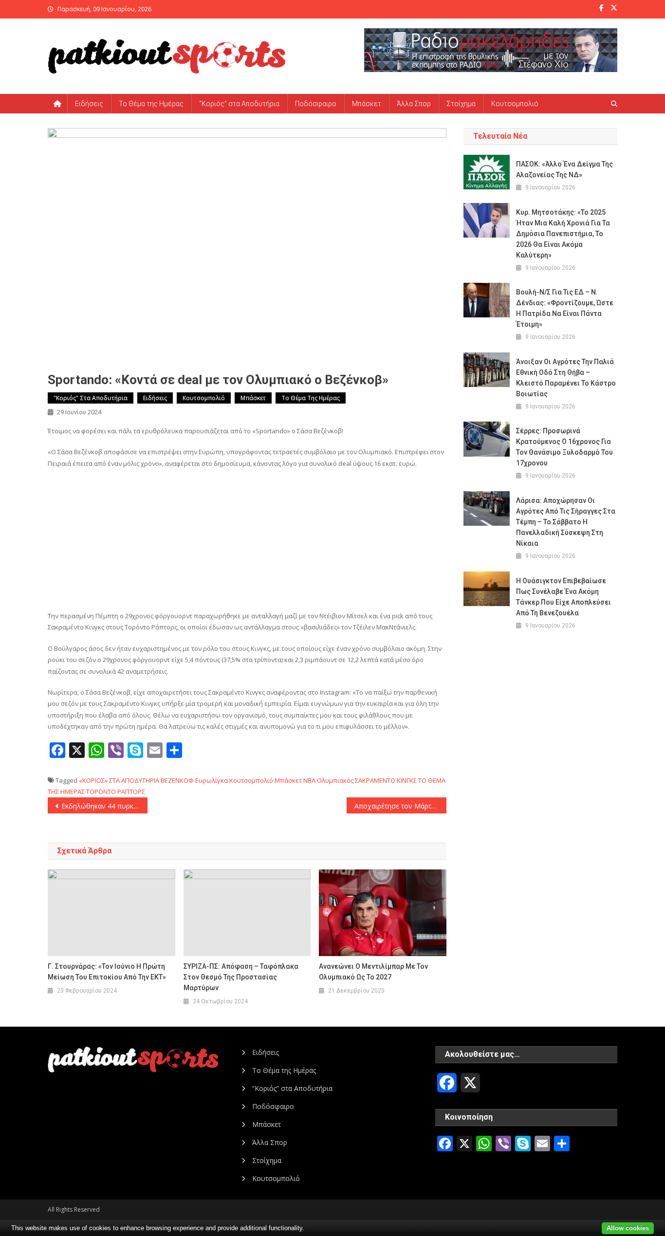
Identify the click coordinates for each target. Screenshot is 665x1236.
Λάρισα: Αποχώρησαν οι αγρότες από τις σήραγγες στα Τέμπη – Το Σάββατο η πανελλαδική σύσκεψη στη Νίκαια (565, 522)
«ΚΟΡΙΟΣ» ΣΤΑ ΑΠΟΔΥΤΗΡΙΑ (119, 780)
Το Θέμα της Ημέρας (151, 104)
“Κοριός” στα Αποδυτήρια (239, 104)
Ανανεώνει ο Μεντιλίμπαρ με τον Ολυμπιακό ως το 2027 (373, 971)
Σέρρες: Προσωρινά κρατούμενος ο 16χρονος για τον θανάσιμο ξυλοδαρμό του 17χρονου (564, 447)
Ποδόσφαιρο (315, 104)
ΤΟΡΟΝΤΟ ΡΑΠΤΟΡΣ (115, 791)
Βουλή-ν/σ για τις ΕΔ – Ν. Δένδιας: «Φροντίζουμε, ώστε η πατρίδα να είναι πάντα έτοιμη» (564, 308)
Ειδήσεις (89, 104)
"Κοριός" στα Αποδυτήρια (91, 398)
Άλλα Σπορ (414, 104)
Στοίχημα (461, 104)
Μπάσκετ (366, 104)
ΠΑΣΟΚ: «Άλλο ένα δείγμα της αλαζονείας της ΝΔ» (564, 169)
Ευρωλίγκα (211, 780)
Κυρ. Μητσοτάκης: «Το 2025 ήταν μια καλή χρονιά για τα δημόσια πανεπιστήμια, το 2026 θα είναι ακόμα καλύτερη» (563, 233)
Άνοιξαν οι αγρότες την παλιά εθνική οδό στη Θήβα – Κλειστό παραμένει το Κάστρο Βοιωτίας (566, 378)
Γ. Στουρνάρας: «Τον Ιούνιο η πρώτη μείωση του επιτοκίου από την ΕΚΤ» (107, 971)
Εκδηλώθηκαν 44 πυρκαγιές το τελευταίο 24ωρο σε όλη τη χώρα (104, 806)
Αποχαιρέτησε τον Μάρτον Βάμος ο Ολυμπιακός (400, 806)
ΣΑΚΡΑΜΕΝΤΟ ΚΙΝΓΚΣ (386, 780)
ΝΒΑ (309, 780)
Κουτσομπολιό (514, 104)
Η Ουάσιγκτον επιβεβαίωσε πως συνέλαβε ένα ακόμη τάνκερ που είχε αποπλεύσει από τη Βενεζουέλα (563, 597)
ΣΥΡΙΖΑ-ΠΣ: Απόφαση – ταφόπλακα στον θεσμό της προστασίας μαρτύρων (241, 977)
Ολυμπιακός (335, 780)
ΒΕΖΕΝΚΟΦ (177, 780)
